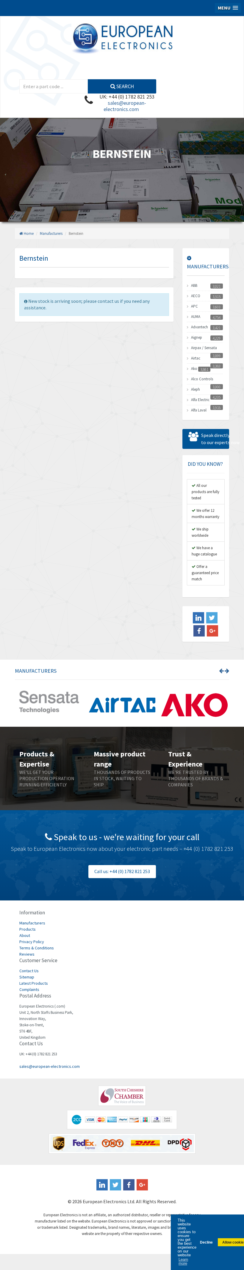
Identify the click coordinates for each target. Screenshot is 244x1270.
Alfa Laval (199, 410)
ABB (194, 285)
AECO (195, 295)
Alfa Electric (200, 399)
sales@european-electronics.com (125, 106)
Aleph (195, 389)
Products (27, 929)
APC (194, 306)
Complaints (29, 989)
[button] (228, 8)
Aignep (196, 337)
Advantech (199, 327)
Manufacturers (51, 233)
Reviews (27, 954)
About (24, 935)
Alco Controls (202, 378)
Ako (194, 368)
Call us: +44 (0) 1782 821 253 (122, 871)
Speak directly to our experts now (215, 438)
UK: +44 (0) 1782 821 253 (126, 97)
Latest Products (33, 983)
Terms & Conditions (36, 948)
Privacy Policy (31, 941)
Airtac (195, 358)
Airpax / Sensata (204, 347)
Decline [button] (206, 1242)
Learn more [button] (183, 1261)
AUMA (195, 316)
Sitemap (26, 977)
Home (28, 233)
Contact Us (29, 970)
